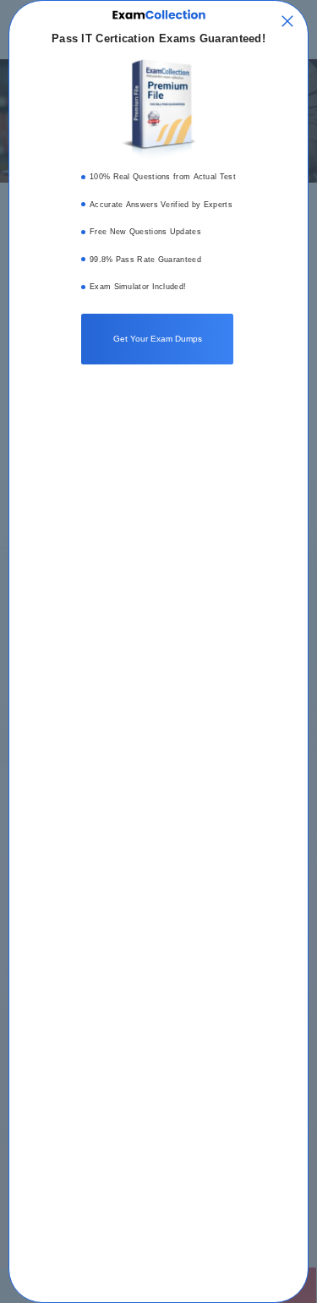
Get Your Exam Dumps (157, 338)
